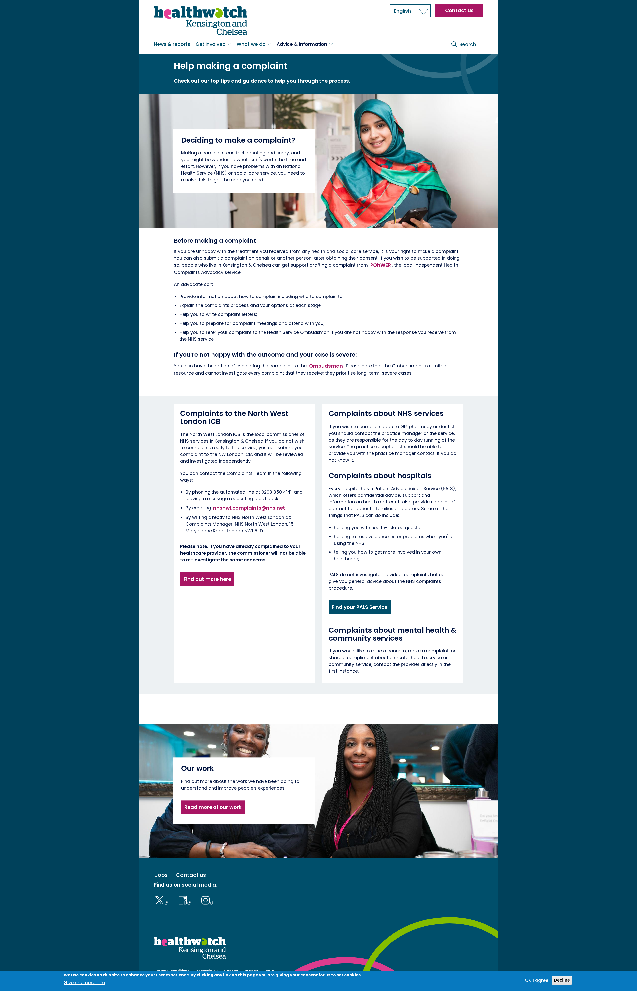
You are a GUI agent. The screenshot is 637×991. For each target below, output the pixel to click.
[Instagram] (207, 899)
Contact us (459, 10)
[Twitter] (162, 899)
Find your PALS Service (359, 607)
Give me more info (84, 982)
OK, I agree (536, 980)
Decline (562, 980)
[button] (410, 10)
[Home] (200, 20)
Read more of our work (213, 807)
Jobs (161, 875)
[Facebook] (185, 899)
